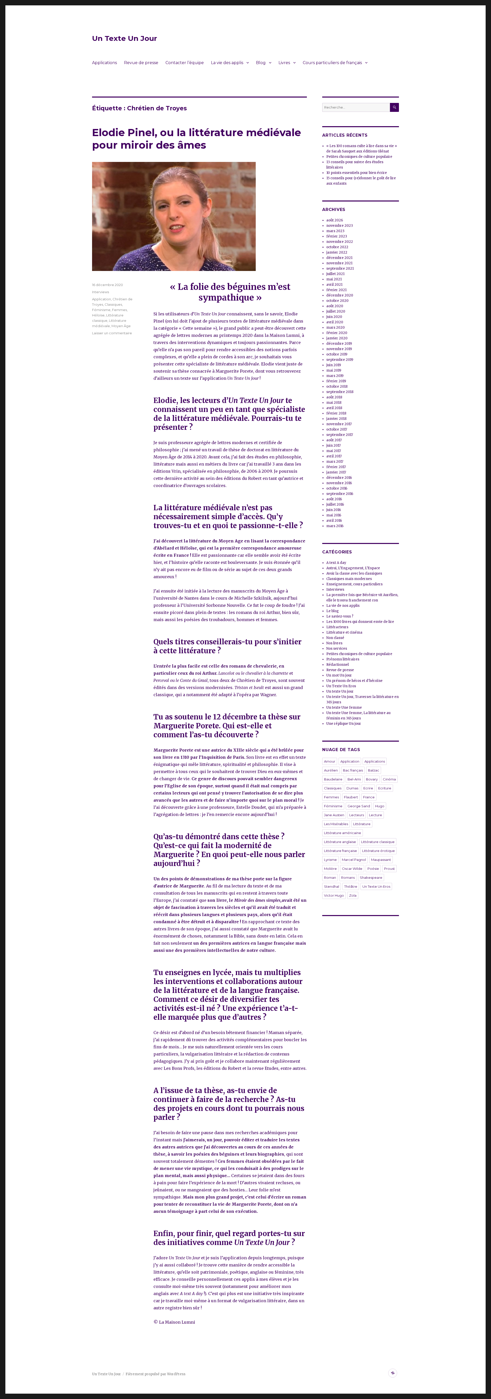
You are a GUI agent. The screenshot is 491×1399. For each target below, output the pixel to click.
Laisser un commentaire (112, 333)
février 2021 (336, 290)
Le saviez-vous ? (339, 616)
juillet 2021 (335, 274)
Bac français (353, 770)
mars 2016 (334, 526)
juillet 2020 (335, 311)
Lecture (375, 815)
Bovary (372, 779)
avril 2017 (334, 456)
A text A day (336, 563)
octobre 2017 (336, 429)
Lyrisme (330, 860)
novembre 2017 (339, 424)
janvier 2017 (336, 472)
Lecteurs (356, 815)
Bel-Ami (354, 779)
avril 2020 (334, 322)
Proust (389, 869)
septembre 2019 (339, 360)
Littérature (362, 824)
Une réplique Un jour (343, 723)
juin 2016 (333, 510)
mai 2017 (333, 451)
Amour (329, 761)
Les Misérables (336, 824)
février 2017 (336, 467)
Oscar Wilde (352, 869)
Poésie (373, 869)
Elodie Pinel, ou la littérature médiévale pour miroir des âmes (196, 138)
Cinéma (389, 779)
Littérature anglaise (340, 842)
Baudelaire (333, 779)
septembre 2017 (339, 435)
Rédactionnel (337, 664)
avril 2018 (334, 408)
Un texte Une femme (344, 707)
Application (101, 299)
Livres (284, 62)
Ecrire (368, 788)
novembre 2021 (339, 263)
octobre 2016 (336, 488)
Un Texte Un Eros (341, 686)
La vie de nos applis (343, 605)
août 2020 (334, 306)
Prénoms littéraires (342, 659)
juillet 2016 (335, 504)
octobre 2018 (337, 386)
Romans (348, 877)
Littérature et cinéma (344, 632)
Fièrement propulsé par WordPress (155, 1374)
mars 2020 (335, 327)
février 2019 (336, 381)
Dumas (352, 788)
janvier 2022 (336, 252)
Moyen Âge (121, 326)
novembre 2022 (339, 242)
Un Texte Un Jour (124, 38)
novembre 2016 (339, 483)
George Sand (359, 806)
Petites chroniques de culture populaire (359, 157)
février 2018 (336, 413)
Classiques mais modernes (349, 579)
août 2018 (334, 397)
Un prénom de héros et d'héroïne (354, 681)
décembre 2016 (339, 478)
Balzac (373, 770)
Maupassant (381, 860)
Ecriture (384, 788)
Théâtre (350, 886)
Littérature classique (378, 842)
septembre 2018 (339, 392)
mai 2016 (333, 515)
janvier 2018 (336, 419)
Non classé (335, 638)
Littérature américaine (342, 833)
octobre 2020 (337, 301)
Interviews (100, 292)
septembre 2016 (339, 494)
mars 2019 (334, 376)
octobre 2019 (336, 354)
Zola (352, 895)
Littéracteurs (337, 627)
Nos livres (334, 643)
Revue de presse (141, 62)
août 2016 (334, 499)
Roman (330, 877)
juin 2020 (334, 317)
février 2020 (336, 333)
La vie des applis (227, 62)
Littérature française (340, 851)
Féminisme (101, 310)
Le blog (332, 611)
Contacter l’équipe (184, 62)
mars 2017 (334, 461)
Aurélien (331, 770)
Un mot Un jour (339, 675)
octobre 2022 (337, 247)
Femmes (119, 310)
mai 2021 (334, 279)
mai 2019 (333, 370)
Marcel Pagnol (354, 860)
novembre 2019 (339, 349)
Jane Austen (334, 815)
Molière (330, 869)
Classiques (113, 304)
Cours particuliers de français (332, 62)
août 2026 (334, 220)
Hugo (379, 806)
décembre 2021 (339, 258)
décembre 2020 (339, 295)
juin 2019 (333, 365)
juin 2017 (333, 445)
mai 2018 (333, 402)
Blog (261, 62)
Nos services (336, 648)
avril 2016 (334, 520)
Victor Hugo (334, 895)
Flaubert (351, 797)
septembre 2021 (340, 268)
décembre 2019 (339, 343)
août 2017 (334, 440)
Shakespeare (371, 877)
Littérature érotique (378, 851)
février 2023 (336, 236)
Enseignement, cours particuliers (354, 584)
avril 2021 (334, 284)
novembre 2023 (339, 225)
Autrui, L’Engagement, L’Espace (353, 568)
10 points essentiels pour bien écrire (356, 173)
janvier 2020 (337, 338)
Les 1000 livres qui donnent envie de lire (360, 622)
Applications (104, 62)
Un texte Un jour (340, 691)
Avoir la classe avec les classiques (354, 573)
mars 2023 (335, 231)
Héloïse (98, 315)
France (369, 797)
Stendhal (331, 886)
